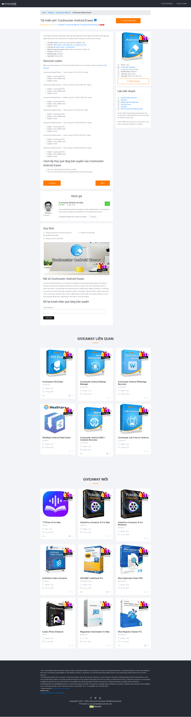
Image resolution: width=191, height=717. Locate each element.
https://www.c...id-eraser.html (65, 47)
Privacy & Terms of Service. (61, 688)
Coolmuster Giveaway (128, 67)
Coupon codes (181, 3)
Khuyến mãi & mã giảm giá (129, 102)
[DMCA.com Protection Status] (96, 706)
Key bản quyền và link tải (129, 98)
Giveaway (61, 25)
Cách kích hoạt (126, 104)
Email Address (48, 308)
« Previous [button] (52, 183)
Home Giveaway (167, 3)
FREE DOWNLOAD (129, 21)
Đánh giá (124, 100)
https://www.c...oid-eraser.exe (62, 45)
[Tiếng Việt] (101, 25)
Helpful (93, 217)
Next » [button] (102, 183)
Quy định (124, 107)
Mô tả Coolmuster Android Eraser (132, 109)
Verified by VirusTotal (81, 45)
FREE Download (134, 81)
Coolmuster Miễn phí (72, 25)
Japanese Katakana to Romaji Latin (52, 693)
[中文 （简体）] (103, 25)
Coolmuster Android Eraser (89, 25)
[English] (99, 25)
